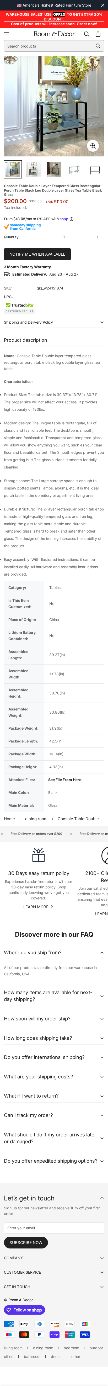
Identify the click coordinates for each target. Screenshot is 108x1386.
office (8, 1356)
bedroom (71, 1348)
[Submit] (98, 45)
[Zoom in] (93, 146)
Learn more (35, 906)
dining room (36, 818)
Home (9, 818)
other (75, 1356)
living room (13, 1348)
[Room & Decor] (54, 34)
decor (56, 1356)
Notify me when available (37, 254)
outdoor (96, 1348)
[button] (98, 34)
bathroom (32, 1356)
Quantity (11, 237)
